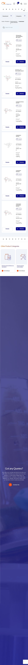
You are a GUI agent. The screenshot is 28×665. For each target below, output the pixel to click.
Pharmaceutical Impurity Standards (14, 22)
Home (3, 21)
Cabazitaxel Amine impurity (20, 102)
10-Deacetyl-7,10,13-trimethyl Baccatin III (19, 36)
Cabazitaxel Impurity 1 (18, 171)
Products (7, 21)
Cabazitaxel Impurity (18, 136)
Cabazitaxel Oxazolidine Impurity (18, 205)
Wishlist (22, 61)
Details (7, 61)
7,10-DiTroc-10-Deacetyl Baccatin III (19, 70)
